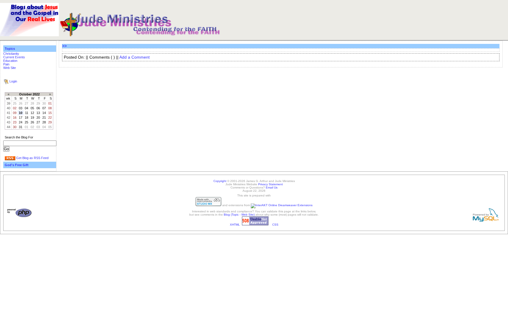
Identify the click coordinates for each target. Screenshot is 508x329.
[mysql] (486, 220)
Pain (6, 64)
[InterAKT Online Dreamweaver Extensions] (282, 205)
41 (8, 113)
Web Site (9, 68)
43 (8, 122)
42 (8, 117)
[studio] (208, 205)
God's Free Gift (17, 165)
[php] (19, 216)
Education (10, 60)
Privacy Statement (270, 184)
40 (8, 108)
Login (13, 81)
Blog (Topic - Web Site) (239, 214)
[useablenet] (255, 224)
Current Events (14, 57)
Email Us (272, 187)
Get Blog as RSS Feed (32, 158)
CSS (275, 224)
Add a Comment (134, 57)
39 (8, 103)
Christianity (11, 53)
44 (8, 127)
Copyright (219, 181)
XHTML (235, 224)
